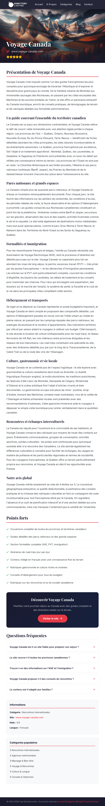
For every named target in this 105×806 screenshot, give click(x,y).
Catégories (66, 4)
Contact (88, 4)
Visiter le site (51, 618)
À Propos (51, 4)
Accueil (39, 4)
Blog (78, 4)
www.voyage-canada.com (27, 51)
